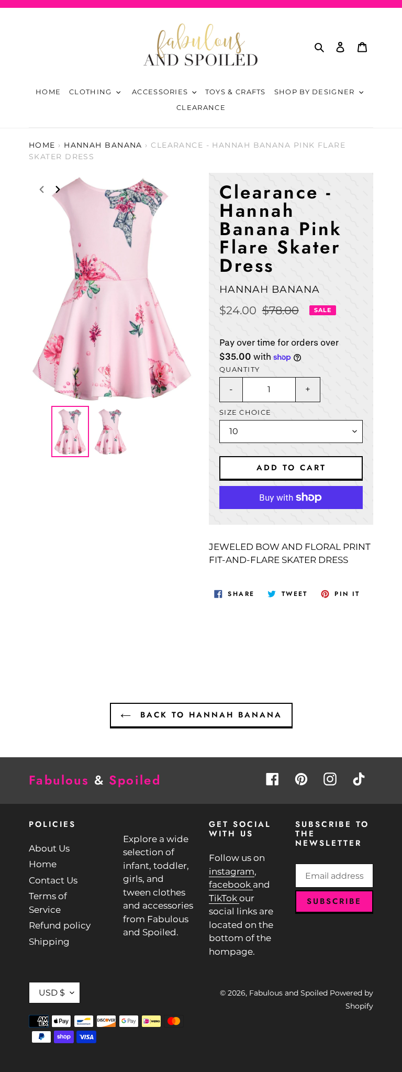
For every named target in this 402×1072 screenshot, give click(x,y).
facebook (231, 884)
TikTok (224, 898)
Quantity (239, 369)
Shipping (49, 941)
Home (42, 145)
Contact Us (53, 880)
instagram (231, 871)
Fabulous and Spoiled (288, 993)
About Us (49, 848)
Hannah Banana (103, 145)
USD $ (52, 993)
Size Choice (245, 412)
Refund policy (60, 925)
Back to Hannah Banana (209, 715)
